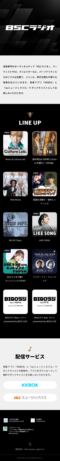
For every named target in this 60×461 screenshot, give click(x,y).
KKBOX (30, 385)
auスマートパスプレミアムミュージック (30, 397)
